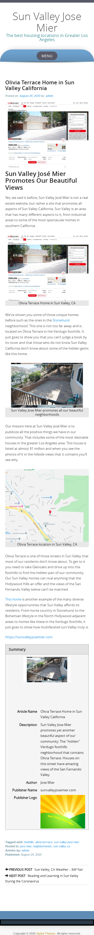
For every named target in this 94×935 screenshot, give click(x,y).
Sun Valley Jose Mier (47, 22)
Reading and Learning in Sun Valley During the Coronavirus (41, 878)
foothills (29, 842)
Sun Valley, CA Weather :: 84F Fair (45, 869)
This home (13, 599)
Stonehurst (61, 320)
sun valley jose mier (66, 842)
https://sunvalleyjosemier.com (28, 637)
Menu (47, 55)
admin (49, 95)
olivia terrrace (43, 842)
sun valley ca (61, 846)
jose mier (25, 846)
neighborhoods (42, 846)
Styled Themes (45, 933)
